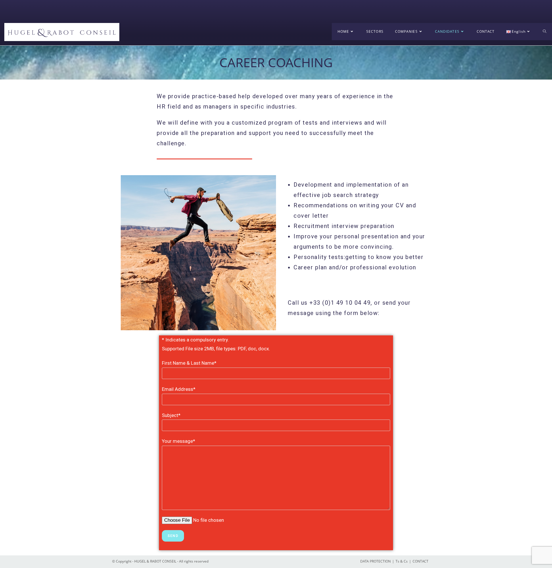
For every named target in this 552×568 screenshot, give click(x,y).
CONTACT (420, 561)
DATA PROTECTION (375, 561)
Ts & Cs (402, 561)
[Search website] (544, 31)
